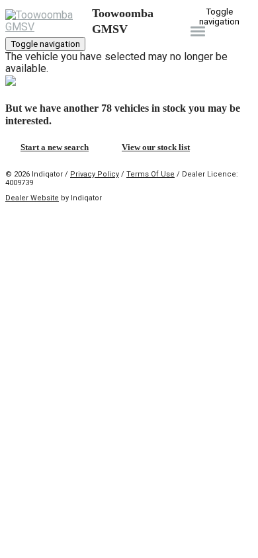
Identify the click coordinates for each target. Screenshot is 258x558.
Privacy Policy (94, 174)
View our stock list (156, 147)
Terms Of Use (150, 174)
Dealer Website (32, 198)
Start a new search (55, 147)
